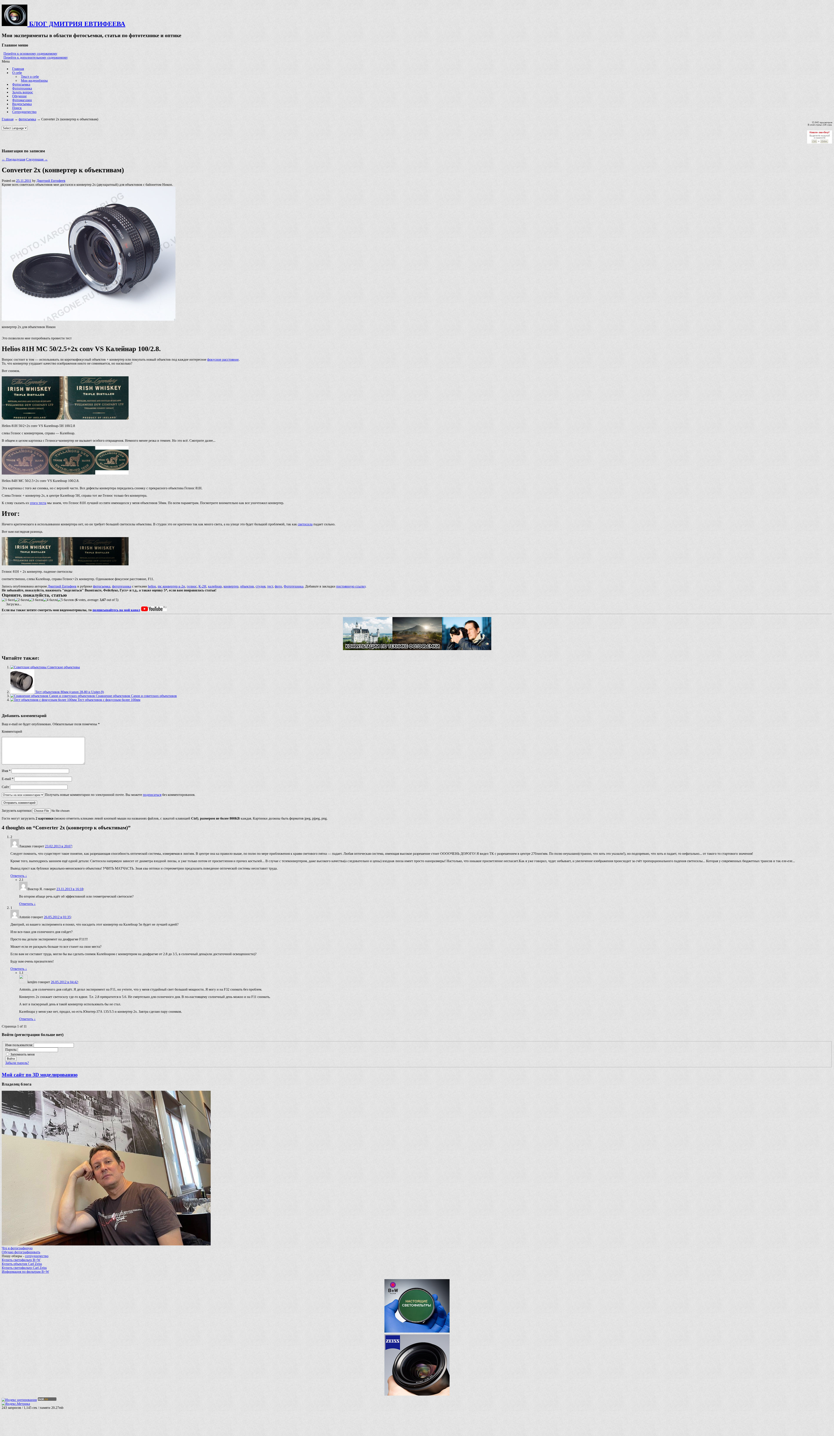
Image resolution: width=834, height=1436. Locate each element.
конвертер (230, 586)
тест (270, 586)
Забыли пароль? (17, 1063)
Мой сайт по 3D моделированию (40, 1074)
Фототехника (293, 586)
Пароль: (11, 1049)
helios (152, 586)
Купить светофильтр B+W (21, 1260)
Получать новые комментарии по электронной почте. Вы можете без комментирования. (119, 795)
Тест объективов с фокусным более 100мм (108, 700)
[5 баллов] (66, 600)
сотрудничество (36, 1256)
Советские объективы (63, 667)
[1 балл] (8, 600)
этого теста (38, 503)
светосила (305, 524)
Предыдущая (13, 159)
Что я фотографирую (17, 1248)
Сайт (5, 787)
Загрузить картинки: (17, 810)
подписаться (152, 795)
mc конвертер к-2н (171, 586)
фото (278, 586)
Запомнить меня (22, 1054)
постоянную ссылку (351, 586)
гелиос (192, 586)
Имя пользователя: (19, 1045)
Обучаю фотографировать (21, 1252)
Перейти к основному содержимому (30, 53)
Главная (7, 119)
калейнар (215, 586)
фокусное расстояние (223, 359)
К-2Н (202, 586)
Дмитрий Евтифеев (50, 181)
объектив (247, 586)
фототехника (121, 586)
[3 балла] (36, 600)
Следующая (37, 159)
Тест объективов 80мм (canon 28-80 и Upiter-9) (69, 692)
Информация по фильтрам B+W (25, 1271)
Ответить (18, 876)
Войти (11, 1058)
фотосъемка (27, 119)
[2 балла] (22, 600)
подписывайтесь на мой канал (116, 610)
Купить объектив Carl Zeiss (22, 1264)
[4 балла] (50, 600)
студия (260, 586)
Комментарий (12, 731)
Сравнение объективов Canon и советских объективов (136, 696)
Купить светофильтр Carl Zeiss (24, 1268)
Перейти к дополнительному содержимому (35, 57)
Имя (6, 771)
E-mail (7, 779)
